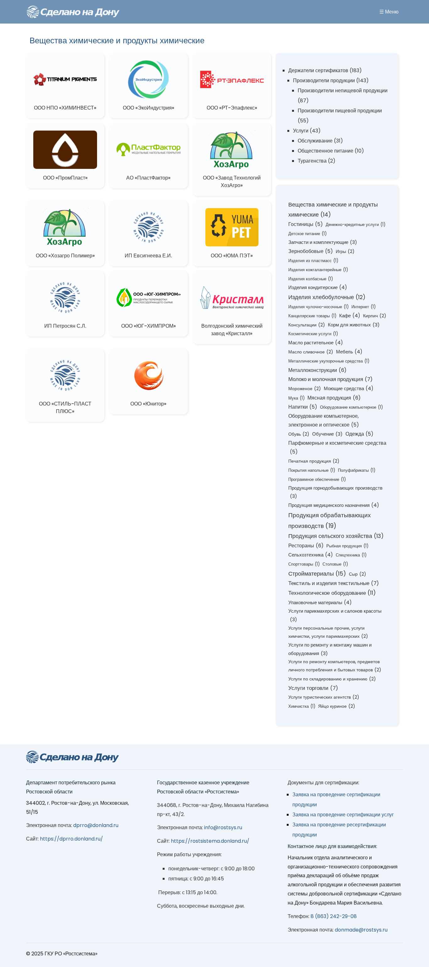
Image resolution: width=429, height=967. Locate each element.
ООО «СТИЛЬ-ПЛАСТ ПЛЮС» (65, 407)
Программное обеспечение (317, 479)
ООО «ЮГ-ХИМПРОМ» (148, 326)
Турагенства (312, 160)
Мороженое (304, 388)
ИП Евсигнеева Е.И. (148, 255)
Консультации (306, 325)
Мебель (349, 351)
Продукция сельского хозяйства (336, 536)
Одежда (359, 434)
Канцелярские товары (312, 316)
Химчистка (301, 706)
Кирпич (374, 316)
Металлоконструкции (317, 370)
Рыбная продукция (347, 546)
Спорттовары (304, 564)
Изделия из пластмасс (313, 261)
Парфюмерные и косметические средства (337, 447)
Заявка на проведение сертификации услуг (343, 814)
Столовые (335, 564)
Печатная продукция (313, 461)
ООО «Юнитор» (148, 403)
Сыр (357, 574)
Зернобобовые (310, 251)
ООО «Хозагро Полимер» (65, 255)
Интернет (363, 307)
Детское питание (307, 234)
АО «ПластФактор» (148, 177)
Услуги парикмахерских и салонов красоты (335, 615)
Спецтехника (351, 555)
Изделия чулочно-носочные (318, 307)
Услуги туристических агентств (323, 697)
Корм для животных (354, 324)
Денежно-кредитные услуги (355, 225)
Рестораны (305, 545)
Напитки (302, 407)
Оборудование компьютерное (351, 407)
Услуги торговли (313, 688)
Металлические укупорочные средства (328, 361)
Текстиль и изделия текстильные (333, 583)
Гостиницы (305, 224)
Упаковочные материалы (320, 602)
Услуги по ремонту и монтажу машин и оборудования (330, 649)
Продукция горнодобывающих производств (335, 492)
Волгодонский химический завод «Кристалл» (232, 329)
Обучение (327, 434)
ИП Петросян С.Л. (65, 326)
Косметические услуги (313, 334)
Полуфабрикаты (356, 470)
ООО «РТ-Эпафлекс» (232, 107)
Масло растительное (315, 342)
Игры (345, 251)
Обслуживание (315, 140)
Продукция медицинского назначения (333, 505)
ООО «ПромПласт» (65, 177)
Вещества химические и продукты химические (333, 209)
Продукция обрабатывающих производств (329, 520)
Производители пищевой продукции (340, 110)
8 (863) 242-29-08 (334, 916)
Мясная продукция (334, 397)
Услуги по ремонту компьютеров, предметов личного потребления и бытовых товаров (334, 665)
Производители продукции (324, 80)
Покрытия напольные (311, 470)
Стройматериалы (317, 574)
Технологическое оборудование (332, 593)
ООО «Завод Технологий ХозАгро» (232, 181)
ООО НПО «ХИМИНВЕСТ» (65, 107)
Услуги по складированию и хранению (332, 679)
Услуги (300, 130)
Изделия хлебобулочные (327, 297)
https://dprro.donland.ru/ (71, 838)
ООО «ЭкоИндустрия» (148, 107)
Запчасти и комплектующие (322, 242)
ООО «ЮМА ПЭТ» (232, 255)
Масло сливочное (310, 352)
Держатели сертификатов (318, 70)
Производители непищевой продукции (343, 90)
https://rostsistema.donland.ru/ (210, 841)
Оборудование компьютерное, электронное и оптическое (323, 420)
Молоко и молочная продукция (330, 379)
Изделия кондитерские (317, 287)
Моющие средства (348, 388)
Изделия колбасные (310, 279)
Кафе (349, 315)
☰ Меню (389, 11)
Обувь (298, 434)
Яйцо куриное (336, 706)
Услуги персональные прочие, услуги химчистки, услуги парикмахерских (328, 632)
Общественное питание (325, 150)
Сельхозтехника (310, 554)
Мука (296, 398)
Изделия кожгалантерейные (318, 270)
